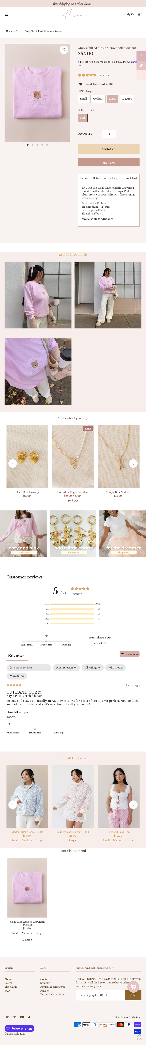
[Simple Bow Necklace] (119, 456)
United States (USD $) (125, 1018)
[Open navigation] (13, 14)
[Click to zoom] (64, 50)
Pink (83, 117)
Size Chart (131, 178)
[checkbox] (115, 667)
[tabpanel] (73, 702)
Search (9, 983)
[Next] (133, 463)
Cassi (18, 31)
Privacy (44, 990)
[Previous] (12, 463)
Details (84, 178)
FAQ (7, 990)
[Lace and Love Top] (119, 796)
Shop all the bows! (73, 758)
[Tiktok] (29, 1017)
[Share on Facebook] (141, 56)
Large (112, 98)
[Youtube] (22, 1017)
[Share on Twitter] (141, 65)
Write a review (129, 654)
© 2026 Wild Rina (15, 1033)
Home (9, 31)
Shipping (45, 983)
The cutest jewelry (73, 418)
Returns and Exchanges (106, 178)
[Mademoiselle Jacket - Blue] (27, 796)
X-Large (127, 98)
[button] (73, 604)
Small (83, 98)
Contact (45, 979)
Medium (98, 98)
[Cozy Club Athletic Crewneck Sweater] (27, 888)
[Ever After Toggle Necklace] (73, 456)
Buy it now (108, 162)
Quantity (85, 133)
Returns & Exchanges (52, 986)
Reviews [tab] (17, 655)
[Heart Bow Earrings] (27, 456)
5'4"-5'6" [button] (11, 717)
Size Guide (11, 986)
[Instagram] (7, 1017)
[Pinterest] (14, 1017)
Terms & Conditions (52, 994)
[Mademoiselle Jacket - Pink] (73, 796)
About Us (10, 979)
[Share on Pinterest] (141, 75)
